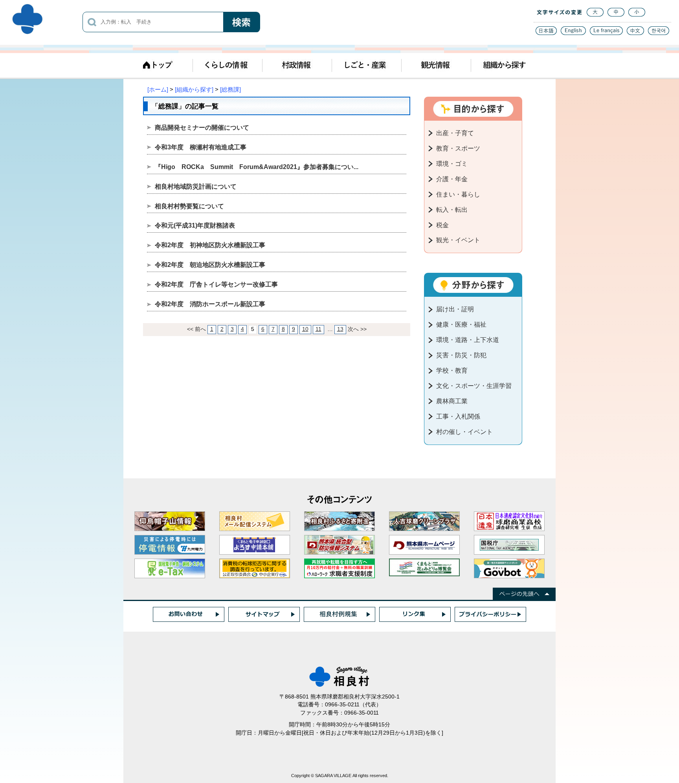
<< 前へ (196, 329)
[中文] (635, 32)
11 (318, 329)
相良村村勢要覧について (189, 206)
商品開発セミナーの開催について (202, 127)
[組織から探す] (194, 89)
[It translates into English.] (573, 32)
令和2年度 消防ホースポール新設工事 (210, 304)
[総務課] (230, 89)
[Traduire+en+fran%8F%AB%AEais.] (606, 32)
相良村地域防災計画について (196, 186)
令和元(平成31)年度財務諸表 (195, 225)
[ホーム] (157, 89)
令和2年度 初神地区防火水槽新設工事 (210, 245)
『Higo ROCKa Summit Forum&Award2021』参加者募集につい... (256, 167)
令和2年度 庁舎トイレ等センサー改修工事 (216, 284)
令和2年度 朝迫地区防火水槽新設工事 (210, 264)
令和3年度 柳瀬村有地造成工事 (200, 147)
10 (305, 329)
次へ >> (357, 329)
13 (340, 329)
